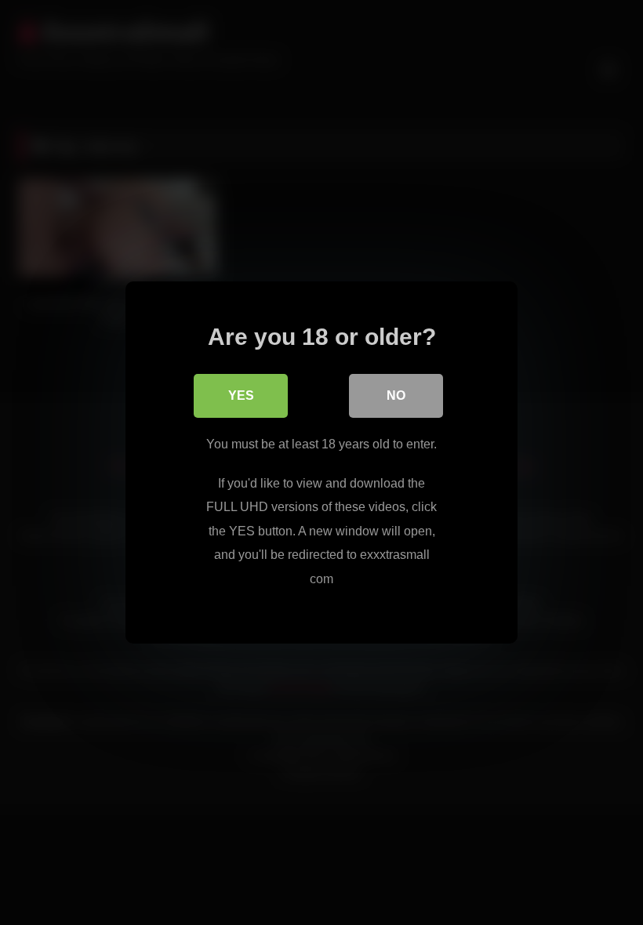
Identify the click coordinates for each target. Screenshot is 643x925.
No (396, 395)
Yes (241, 395)
